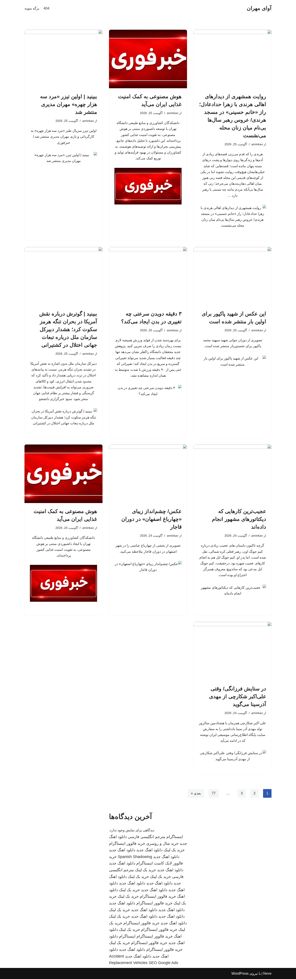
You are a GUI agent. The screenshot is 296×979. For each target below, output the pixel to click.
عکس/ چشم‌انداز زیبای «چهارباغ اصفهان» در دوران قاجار (151, 519)
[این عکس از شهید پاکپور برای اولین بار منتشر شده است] (233, 276)
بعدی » (196, 793)
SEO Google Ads (163, 963)
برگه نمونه (31, 8)
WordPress (240, 973)
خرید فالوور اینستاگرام (127, 843)
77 (214, 793)
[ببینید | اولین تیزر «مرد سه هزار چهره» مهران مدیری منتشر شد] (63, 59)
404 (46, 8)
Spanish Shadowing (135, 857)
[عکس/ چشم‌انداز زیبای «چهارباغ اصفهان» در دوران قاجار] (148, 474)
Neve (267, 973)
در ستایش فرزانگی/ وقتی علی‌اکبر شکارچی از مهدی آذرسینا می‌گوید (237, 696)
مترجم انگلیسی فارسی (146, 837)
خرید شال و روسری (162, 843)
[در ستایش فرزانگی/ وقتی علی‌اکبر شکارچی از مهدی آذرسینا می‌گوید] (233, 651)
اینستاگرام (174, 837)
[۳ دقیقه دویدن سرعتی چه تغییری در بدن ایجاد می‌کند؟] (148, 276)
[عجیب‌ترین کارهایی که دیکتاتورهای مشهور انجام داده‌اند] (233, 474)
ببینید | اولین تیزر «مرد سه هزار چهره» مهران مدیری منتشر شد (68, 104)
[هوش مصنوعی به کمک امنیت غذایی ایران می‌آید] (148, 59)
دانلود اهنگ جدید (149, 850)
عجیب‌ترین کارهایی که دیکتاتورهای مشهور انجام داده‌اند (239, 519)
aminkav (257, 144)
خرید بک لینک (174, 850)
